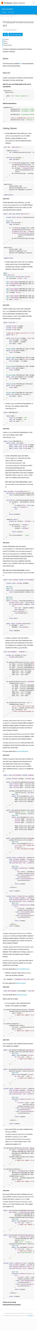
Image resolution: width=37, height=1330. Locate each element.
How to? (6, 43)
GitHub (11, 12)
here (21, 63)
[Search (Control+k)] (33, 3)
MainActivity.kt (21, 983)
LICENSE (30, 1315)
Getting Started (8, 45)
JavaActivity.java (22, 995)
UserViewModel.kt (22, 751)
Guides (4, 12)
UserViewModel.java (23, 969)
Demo (5, 41)
